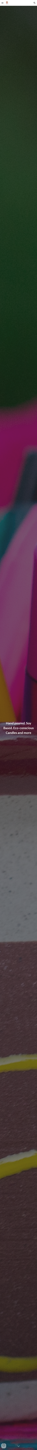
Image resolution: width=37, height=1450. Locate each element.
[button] (2, 3)
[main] (18, 728)
